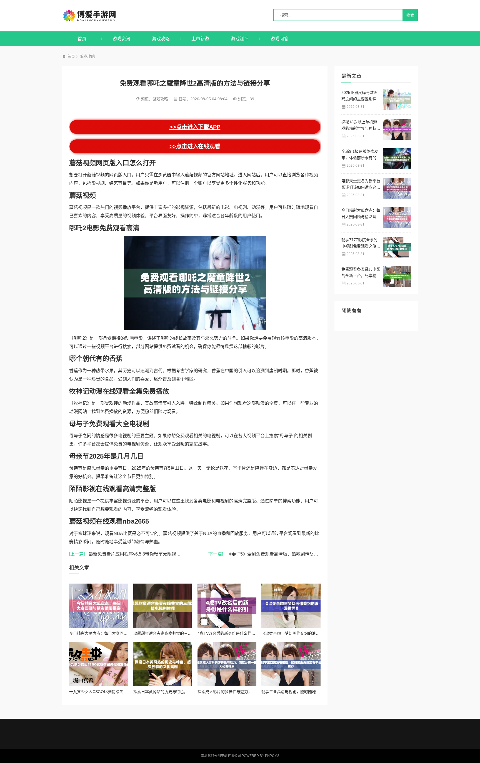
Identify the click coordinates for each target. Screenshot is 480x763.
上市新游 (200, 38)
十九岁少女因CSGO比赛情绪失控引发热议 (106, 691)
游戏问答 (279, 38)
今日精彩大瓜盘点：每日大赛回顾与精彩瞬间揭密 (112, 633)
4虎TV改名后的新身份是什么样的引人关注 (234, 633)
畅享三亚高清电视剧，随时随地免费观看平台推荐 (304, 691)
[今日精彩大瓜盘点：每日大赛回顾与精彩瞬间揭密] (98, 606)
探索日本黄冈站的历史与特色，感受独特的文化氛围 (178, 691)
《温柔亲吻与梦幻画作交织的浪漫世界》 (296, 633)
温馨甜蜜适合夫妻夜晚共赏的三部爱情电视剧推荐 (176, 633)
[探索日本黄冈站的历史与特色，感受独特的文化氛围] (162, 664)
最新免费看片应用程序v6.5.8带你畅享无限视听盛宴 (129, 554)
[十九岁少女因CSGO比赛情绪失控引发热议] (98, 664)
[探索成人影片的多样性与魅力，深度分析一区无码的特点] (227, 664)
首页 (82, 38)
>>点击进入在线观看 (194, 146)
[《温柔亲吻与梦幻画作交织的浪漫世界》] (290, 606)
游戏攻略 (161, 38)
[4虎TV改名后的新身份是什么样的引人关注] (227, 606)
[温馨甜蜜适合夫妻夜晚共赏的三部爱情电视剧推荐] (162, 606)
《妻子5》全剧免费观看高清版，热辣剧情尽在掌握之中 (272, 554)
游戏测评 (240, 38)
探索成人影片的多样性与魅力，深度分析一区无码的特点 (246, 691)
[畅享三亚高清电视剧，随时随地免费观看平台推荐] (290, 664)
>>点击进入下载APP (194, 127)
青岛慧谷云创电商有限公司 (95, 15)
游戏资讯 (121, 38)
